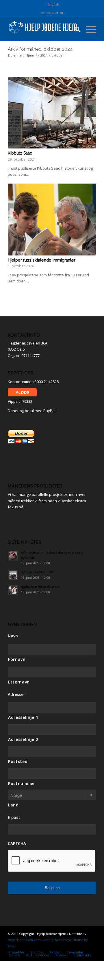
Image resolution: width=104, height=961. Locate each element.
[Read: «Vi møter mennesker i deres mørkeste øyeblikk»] (13, 555)
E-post (14, 817)
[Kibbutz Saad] (52, 113)
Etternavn (19, 682)
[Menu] (88, 29)
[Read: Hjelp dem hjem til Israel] (13, 590)
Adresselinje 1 (23, 717)
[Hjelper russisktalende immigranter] (52, 219)
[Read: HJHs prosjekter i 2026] (13, 575)
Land (13, 805)
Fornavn (17, 659)
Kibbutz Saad (20, 153)
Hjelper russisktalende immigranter (41, 260)
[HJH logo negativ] (43, 29)
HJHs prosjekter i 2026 (38, 572)
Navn (14, 636)
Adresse (17, 694)
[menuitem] (53, 4)
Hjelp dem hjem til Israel (40, 586)
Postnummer (21, 783)
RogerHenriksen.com (24, 940)
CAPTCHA (17, 843)
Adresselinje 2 (23, 739)
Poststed (17, 761)
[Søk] (74, 29)
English (53, 4)
